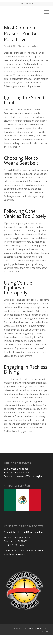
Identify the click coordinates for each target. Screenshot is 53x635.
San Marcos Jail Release (16, 472)
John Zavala (35, 46)
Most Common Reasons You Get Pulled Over (21, 33)
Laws (23, 46)
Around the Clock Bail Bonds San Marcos (25, 532)
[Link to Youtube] (47, 631)
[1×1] (22, 12)
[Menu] (45, 12)
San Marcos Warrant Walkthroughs (23, 476)
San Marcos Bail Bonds (16, 468)
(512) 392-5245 (16, 545)
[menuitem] (45, 12)
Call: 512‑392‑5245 (26, 3)
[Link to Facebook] (43, 631)
